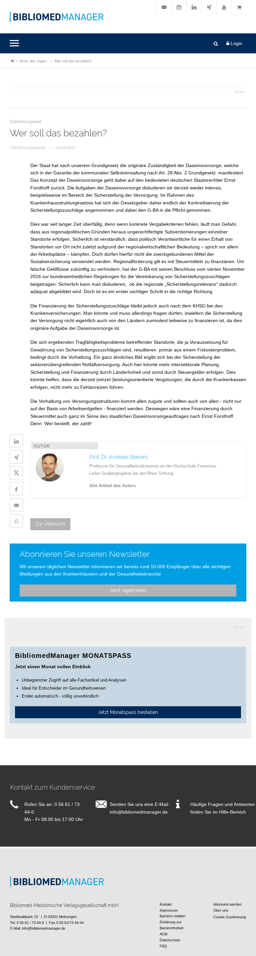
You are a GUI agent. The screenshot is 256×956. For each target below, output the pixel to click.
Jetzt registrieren (128, 590)
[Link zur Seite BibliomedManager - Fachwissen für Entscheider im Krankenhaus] (12, 61)
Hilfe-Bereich (232, 812)
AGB (163, 934)
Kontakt (166, 904)
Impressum (169, 910)
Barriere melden (172, 916)
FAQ (163, 946)
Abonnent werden (227, 904)
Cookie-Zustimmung (229, 917)
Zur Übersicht (50, 524)
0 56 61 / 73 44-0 (30, 923)
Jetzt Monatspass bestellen (128, 712)
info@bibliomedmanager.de (139, 812)
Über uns (220, 910)
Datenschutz (170, 940)
